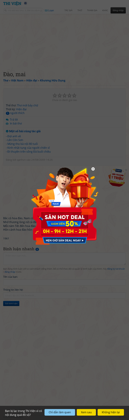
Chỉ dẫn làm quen (60, 412)
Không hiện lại (111, 412)
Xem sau (86, 412)
